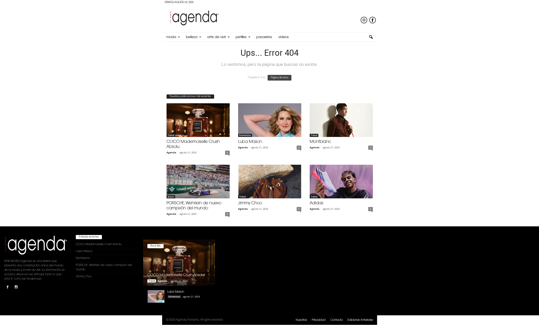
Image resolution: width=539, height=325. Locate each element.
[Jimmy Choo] (269, 181)
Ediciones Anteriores (360, 320)
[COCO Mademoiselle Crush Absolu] (198, 120)
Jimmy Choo (250, 203)
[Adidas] (341, 181)
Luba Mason (250, 142)
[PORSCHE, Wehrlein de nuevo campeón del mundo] (198, 181)
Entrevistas (245, 135)
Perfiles (241, 37)
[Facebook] (8, 287)
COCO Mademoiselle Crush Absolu (98, 244)
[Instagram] (17, 287)
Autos (171, 196)
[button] (370, 37)
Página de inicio (279, 78)
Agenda (171, 152)
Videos (283, 37)
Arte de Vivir (216, 37)
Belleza (191, 37)
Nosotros (301, 320)
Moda (171, 37)
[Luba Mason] (269, 120)
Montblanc (320, 142)
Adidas (316, 203)
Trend (171, 135)
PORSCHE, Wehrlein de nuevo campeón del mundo (104, 267)
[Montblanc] (341, 120)
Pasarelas (264, 37)
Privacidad (319, 320)
